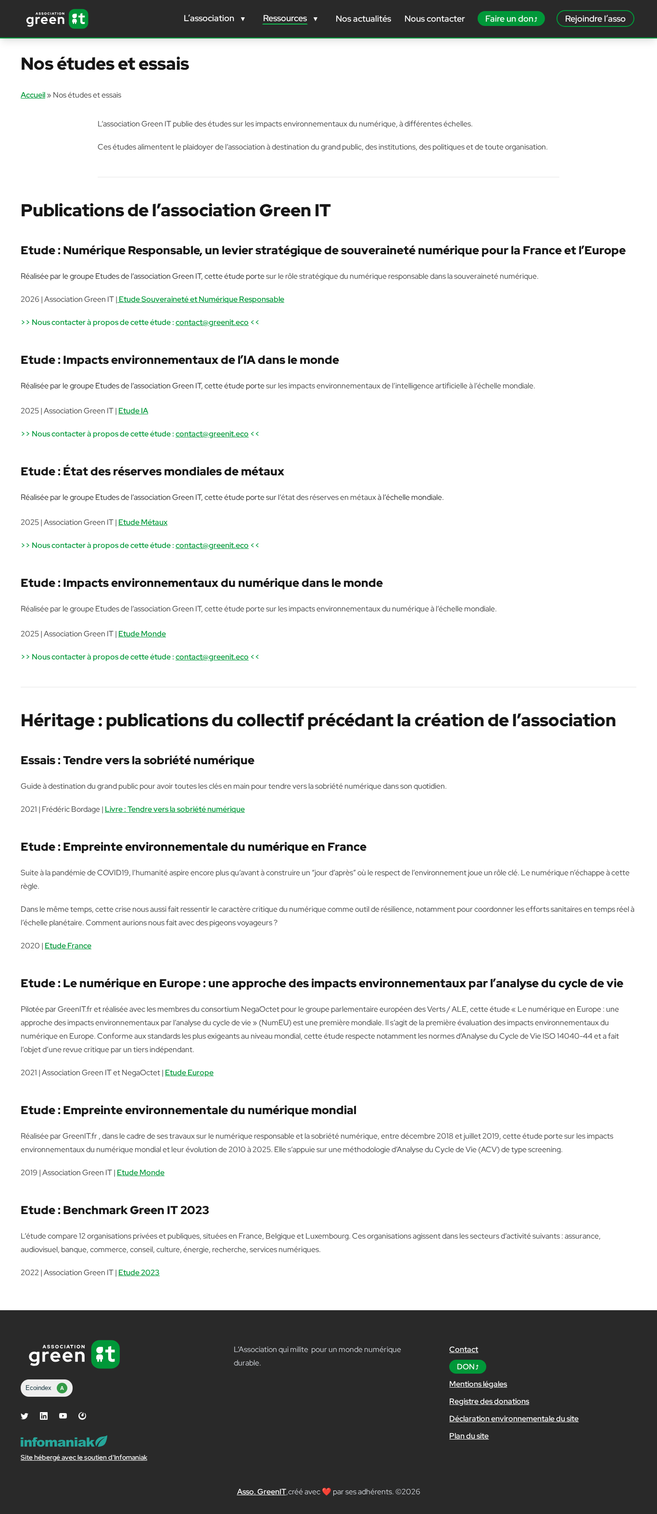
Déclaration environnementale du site (514, 1419)
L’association (209, 18)
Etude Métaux (142, 522)
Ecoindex (44, 1387)
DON (466, 1367)
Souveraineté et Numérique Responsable (201, 299)
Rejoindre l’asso (595, 18)
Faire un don (509, 18)
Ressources (285, 18)
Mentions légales (478, 1384)
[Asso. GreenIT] (57, 18)
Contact (463, 1349)
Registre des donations (489, 1401)
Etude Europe (189, 1072)
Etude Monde (142, 634)
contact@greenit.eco (212, 322)
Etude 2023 (139, 1272)
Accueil (33, 95)
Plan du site (469, 1436)
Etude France (68, 946)
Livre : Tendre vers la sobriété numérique (175, 809)
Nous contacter (434, 18)
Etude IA (133, 411)
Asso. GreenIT (261, 1492)
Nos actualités (363, 18)
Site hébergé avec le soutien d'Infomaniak (84, 1457)
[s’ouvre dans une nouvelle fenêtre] (24, 1416)
